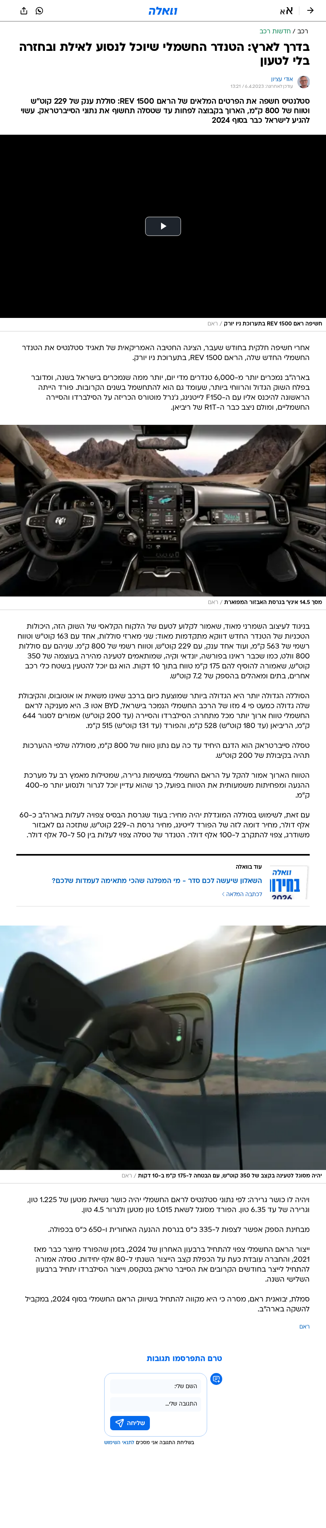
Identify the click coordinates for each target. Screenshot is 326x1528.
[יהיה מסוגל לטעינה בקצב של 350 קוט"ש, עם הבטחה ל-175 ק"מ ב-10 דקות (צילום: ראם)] (163, 1054)
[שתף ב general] (23, 10)
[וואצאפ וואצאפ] (39, 11)
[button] (286, 10)
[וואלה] (163, 11)
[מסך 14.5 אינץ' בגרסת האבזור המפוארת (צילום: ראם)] (163, 517)
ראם (304, 1327)
